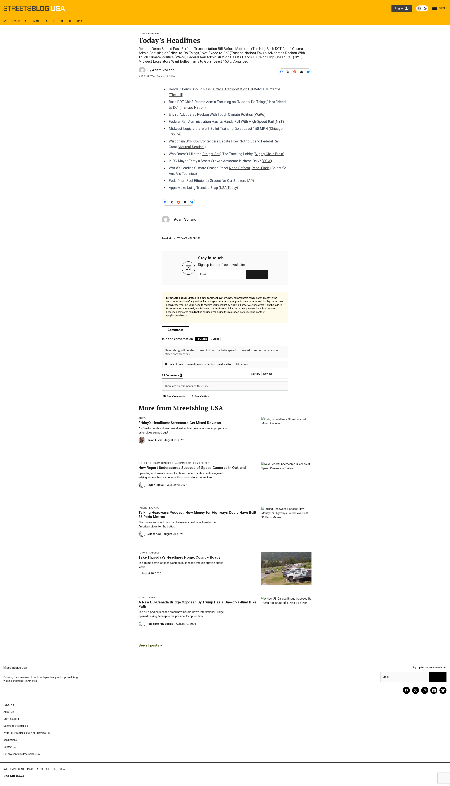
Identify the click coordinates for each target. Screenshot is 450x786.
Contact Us (10, 747)
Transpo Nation (192, 107)
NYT (279, 121)
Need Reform (239, 168)
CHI (69, 21)
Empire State (20, 21)
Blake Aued (154, 440)
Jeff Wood (154, 534)
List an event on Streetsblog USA (22, 754)
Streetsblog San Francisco (157, 463)
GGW (267, 161)
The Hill (176, 95)
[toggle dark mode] (422, 8)
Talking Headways (149, 508)
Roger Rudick (155, 485)
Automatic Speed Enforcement (193, 463)
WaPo (259, 114)
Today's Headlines (149, 33)
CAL (61, 21)
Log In (399, 8)
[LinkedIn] (433, 690)
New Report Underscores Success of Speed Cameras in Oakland (192, 468)
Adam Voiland (163, 70)
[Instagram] (424, 690)
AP (250, 181)
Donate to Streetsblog (16, 725)
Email (203, 274)
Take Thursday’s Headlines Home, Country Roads (179, 557)
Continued (240, 61)
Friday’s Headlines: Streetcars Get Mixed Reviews (180, 423)
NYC (6, 21)
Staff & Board (11, 718)
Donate (80, 21)
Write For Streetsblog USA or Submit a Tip (27, 732)
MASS (36, 21)
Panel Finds (260, 168)
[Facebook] (406, 690)
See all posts (149, 645)
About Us (9, 711)
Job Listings (10, 740)
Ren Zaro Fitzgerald (160, 623)
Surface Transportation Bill (232, 89)
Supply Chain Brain (269, 154)
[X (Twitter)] (415, 690)
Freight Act (211, 154)
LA (46, 21)
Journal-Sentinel (191, 147)
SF (53, 21)
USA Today (228, 188)
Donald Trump (147, 598)
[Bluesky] (442, 690)
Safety (142, 418)
